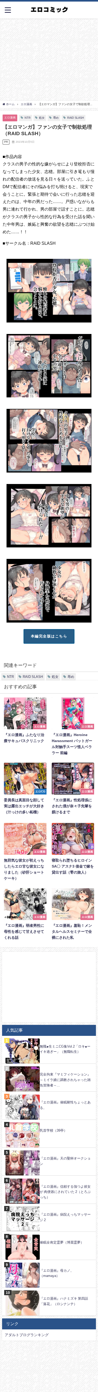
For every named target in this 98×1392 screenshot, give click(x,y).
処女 (42, 117)
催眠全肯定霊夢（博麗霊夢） (62, 1242)
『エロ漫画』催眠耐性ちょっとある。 (65, 1105)
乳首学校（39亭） (53, 1130)
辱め (56, 117)
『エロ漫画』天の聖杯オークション (65, 1161)
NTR (28, 117)
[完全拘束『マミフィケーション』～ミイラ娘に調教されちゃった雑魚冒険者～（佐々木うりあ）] (49, 1066)
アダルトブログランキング (27, 1335)
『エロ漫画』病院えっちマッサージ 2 (65, 1217)
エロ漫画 (10, 117)
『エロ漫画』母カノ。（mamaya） (57, 1273)
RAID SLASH (75, 117)
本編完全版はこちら (49, 636)
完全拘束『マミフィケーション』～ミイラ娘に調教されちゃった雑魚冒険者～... (65, 1080)
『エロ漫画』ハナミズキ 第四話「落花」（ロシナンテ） (64, 1301)
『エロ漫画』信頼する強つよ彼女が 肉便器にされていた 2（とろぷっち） (65, 1192)
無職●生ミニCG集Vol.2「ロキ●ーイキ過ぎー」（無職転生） (65, 1049)
